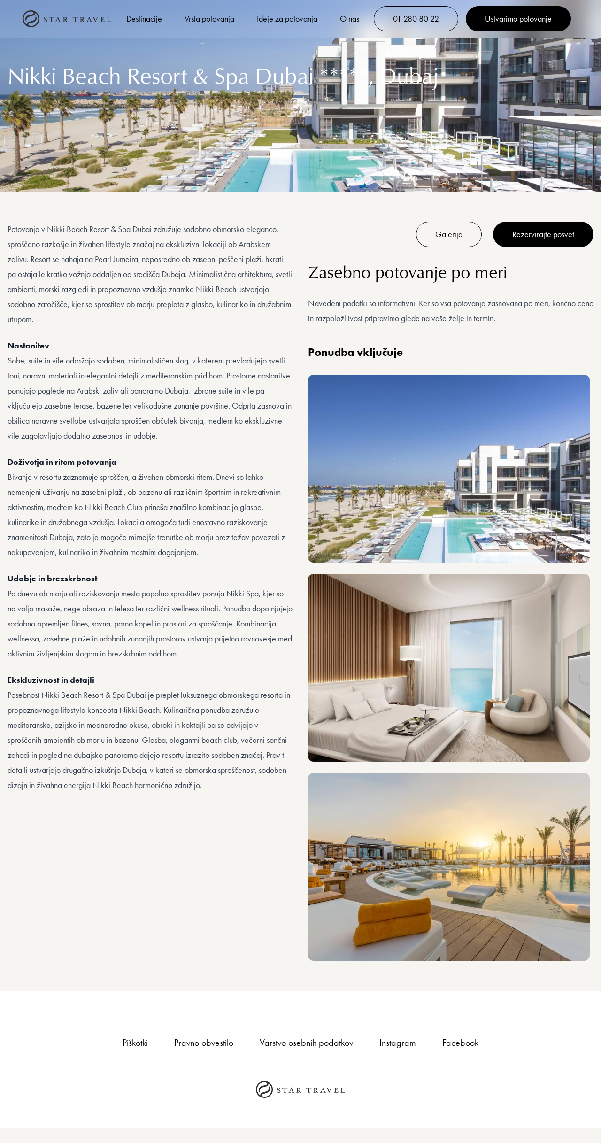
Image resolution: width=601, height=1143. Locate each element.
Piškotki (135, 1042)
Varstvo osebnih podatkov (306, 1042)
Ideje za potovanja (287, 19)
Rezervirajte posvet (543, 234)
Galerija (448, 234)
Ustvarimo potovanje (518, 19)
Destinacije (144, 19)
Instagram (397, 1042)
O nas (349, 19)
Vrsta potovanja (209, 19)
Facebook (460, 1042)
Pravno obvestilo (203, 1042)
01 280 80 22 (416, 19)
